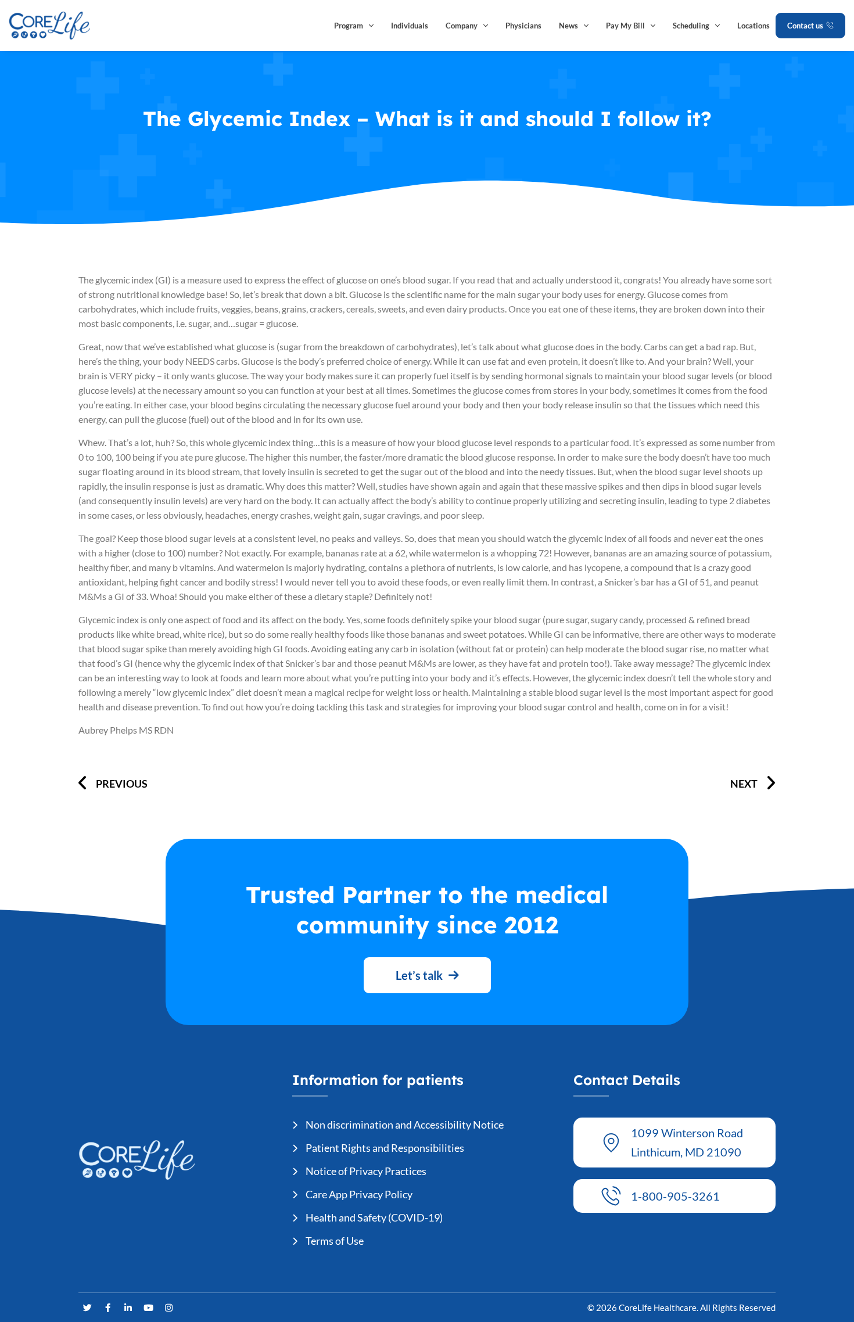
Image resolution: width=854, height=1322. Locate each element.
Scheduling (691, 25)
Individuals (409, 25)
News (568, 25)
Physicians (523, 25)
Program (348, 25)
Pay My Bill (625, 25)
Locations (753, 25)
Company (462, 25)
